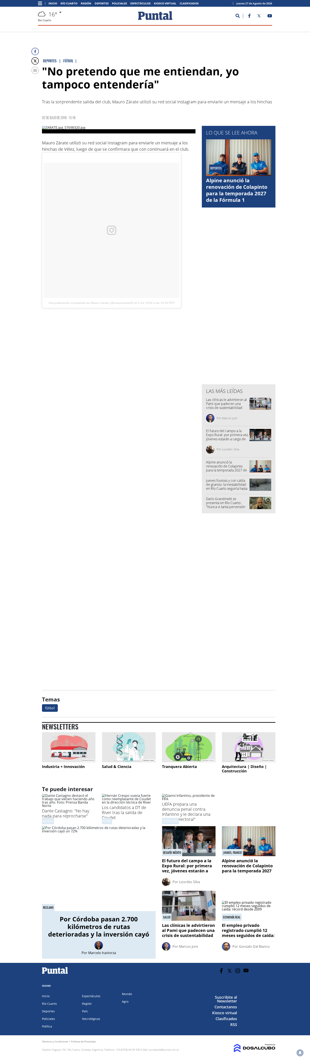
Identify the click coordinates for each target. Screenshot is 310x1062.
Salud (166, 917)
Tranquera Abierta (179, 766)
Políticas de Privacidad (83, 1041)
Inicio (53, 3)
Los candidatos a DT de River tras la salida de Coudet (124, 812)
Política (47, 1026)
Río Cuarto (69, 3)
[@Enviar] (35, 70)
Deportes (102, 3)
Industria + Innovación (63, 766)
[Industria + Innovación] (69, 747)
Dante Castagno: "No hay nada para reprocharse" (65, 813)
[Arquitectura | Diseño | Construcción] (248, 747)
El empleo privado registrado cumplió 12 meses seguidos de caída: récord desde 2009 (248, 932)
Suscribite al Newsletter (226, 999)
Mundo (127, 994)
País (85, 1011)
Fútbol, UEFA (170, 821)
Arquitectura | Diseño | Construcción (244, 769)
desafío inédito (172, 852)
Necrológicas (91, 1019)
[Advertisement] (161, 347)
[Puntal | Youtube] (269, 16)
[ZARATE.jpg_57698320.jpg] (118, 129)
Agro (125, 1001)
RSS (233, 1024)
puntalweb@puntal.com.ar (164, 1049)
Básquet (48, 821)
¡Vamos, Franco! (232, 852)
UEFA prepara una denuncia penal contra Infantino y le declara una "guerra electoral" (186, 811)
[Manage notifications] (300, 1052)
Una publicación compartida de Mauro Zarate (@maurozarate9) (91, 303)
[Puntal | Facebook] (249, 16)
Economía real (232, 917)
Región (86, 3)
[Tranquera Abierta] (189, 747)
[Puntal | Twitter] (259, 16)
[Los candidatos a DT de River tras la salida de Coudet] (128, 802)
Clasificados (189, 3)
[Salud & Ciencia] (128, 747)
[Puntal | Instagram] (237, 970)
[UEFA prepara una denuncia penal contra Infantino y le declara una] (189, 799)
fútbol (50, 708)
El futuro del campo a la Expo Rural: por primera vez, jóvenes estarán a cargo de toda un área (227, 437)
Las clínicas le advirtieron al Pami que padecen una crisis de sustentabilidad (226, 403)
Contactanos (225, 1006)
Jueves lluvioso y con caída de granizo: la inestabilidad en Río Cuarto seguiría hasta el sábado (226, 486)
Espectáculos (140, 3)
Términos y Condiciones (55, 1041)
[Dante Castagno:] (69, 805)
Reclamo (48, 907)
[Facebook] (35, 51)
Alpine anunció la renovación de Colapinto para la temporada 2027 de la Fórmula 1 (236, 190)
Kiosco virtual (165, 3)
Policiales (119, 3)
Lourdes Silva (230, 449)
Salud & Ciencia (116, 766)
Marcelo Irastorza (102, 952)
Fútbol (107, 821)
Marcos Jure (229, 418)
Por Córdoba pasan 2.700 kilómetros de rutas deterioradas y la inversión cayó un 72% (98, 930)
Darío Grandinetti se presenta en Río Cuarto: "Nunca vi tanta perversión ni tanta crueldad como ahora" (225, 506)
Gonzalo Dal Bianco (254, 946)
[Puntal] (55, 973)
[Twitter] (35, 61)
